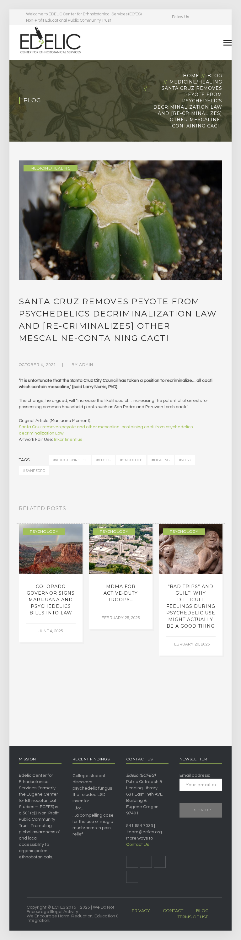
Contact (173, 910)
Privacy (141, 910)
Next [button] (220, 510)
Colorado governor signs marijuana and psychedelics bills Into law (51, 600)
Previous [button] (213, 510)
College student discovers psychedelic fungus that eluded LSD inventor (92, 788)
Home (191, 75)
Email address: (194, 775)
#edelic (103, 460)
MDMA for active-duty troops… (121, 593)
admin (86, 365)
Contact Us (137, 844)
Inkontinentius (68, 439)
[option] (51, 583)
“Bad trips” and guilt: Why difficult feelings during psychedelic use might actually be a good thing (190, 606)
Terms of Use (193, 916)
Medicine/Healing (195, 82)
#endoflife (131, 460)
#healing (161, 460)
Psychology (44, 531)
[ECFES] (50, 40)
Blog (214, 75)
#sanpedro (34, 470)
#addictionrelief (70, 460)
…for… (78, 808)
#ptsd (185, 460)
